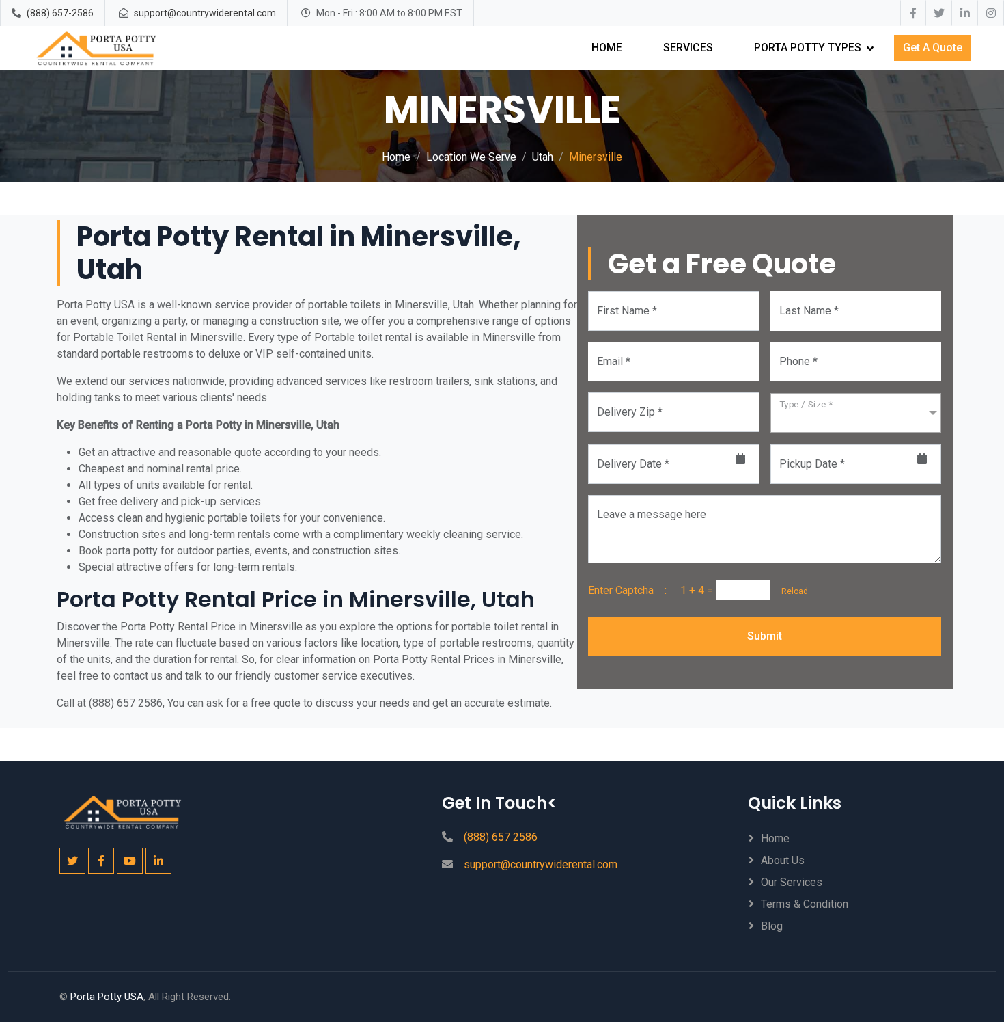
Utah (542, 156)
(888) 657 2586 (501, 837)
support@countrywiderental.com (205, 13)
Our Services (791, 882)
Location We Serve (471, 156)
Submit (764, 636)
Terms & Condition (804, 904)
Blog (772, 925)
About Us (783, 860)
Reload (790, 591)
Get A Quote (932, 47)
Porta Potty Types (807, 47)
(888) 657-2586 (60, 13)
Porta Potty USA (106, 997)
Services (688, 47)
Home (606, 47)
